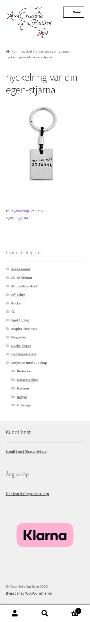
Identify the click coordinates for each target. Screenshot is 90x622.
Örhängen (24, 405)
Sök (45, 613)
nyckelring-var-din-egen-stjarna (45, 51)
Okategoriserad (23, 354)
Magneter (18, 337)
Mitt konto (15, 613)
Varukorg (69, 609)
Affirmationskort (24, 286)
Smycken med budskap (29, 362)
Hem (15, 51)
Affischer (18, 294)
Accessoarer (20, 269)
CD (13, 311)
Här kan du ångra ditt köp (27, 493)
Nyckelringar (21, 345)
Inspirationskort (24, 328)
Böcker (16, 303)
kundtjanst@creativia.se (26, 451)
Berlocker (24, 371)
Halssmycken (27, 379)
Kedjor (22, 397)
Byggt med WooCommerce (29, 593)
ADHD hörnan (21, 277)
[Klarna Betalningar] (45, 535)
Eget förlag (20, 320)
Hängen (23, 388)
